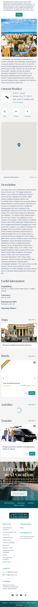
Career (5, 555)
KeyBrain (5, 603)
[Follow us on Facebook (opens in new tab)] (13, 595)
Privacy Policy (30, 10)
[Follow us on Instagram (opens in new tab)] (17, 595)
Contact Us (6, 535)
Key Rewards (7, 562)
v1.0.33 (10, 603)
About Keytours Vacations (7, 529)
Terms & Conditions (9, 543)
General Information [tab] (11, 177)
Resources (6, 545)
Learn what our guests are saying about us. (27, 537)
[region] (19, 370)
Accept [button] (19, 14)
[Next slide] (34, 37)
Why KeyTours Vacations (7, 558)
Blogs (22, 528)
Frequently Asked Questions (8, 551)
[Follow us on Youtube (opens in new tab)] (21, 595)
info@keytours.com (11, 575)
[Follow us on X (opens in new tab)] (25, 595)
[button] (19, 382)
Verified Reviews (8, 537)
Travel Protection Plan (9, 532)
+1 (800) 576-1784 (11, 572)
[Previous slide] (3, 37)
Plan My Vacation (19, 494)
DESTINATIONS (9, 503)
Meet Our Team (7, 548)
